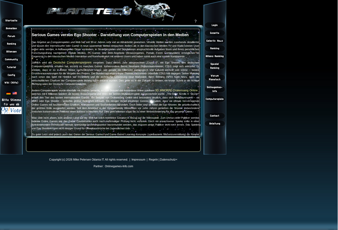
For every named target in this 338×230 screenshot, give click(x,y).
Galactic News (214, 40)
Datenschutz (168, 159)
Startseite (11, 20)
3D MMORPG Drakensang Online (176, 90)
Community (11, 59)
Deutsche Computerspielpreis (73, 62)
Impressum (138, 159)
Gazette (214, 33)
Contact (214, 115)
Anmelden (11, 28)
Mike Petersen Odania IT (88, 159)
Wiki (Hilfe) (11, 82)
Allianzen (11, 51)
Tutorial (11, 67)
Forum (11, 36)
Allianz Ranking (215, 56)
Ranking (11, 43)
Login (215, 25)
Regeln (153, 159)
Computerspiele (215, 99)
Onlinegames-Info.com (119, 166)
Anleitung (214, 123)
